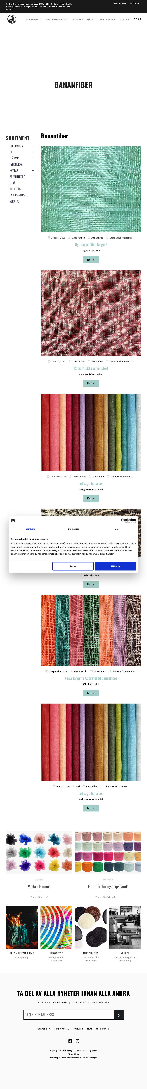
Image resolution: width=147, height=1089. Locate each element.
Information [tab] (73, 529)
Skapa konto (119, 3)
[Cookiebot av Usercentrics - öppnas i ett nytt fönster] (123, 520)
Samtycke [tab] (30, 529)
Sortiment (33, 19)
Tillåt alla (115, 566)
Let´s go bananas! (91, 483)
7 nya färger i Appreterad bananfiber (91, 678)
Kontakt (125, 19)
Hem (89, 1028)
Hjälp (89, 19)
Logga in (134, 3)
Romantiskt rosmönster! (91, 368)
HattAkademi (107, 19)
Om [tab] (116, 529)
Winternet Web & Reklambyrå (83, 1057)
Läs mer (90, 259)
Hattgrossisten (56, 19)
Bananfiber (97, 238)
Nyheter (77, 19)
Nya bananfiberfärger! (91, 244)
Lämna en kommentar (121, 238)
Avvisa (73, 566)
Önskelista (43, 1028)
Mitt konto (103, 1028)
